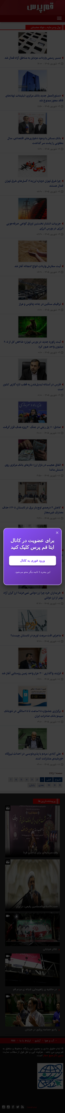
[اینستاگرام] (4, 1107)
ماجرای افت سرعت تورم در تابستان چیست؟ (36, 635)
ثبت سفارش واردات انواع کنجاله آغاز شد (37, 266)
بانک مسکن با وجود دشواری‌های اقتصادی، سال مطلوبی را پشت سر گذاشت (35, 141)
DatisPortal (32, 1107)
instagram (8, 1107)
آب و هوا (49, 1041)
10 (49, 785)
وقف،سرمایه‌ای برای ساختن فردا (40, 853)
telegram (18, 1107)
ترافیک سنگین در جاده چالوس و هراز (40, 304)
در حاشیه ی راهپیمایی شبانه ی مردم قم (35, 989)
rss (22, 1107)
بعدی (41, 785)
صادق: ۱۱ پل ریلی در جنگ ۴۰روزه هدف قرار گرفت (32, 427)
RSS (13, 1041)
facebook (13, 1107)
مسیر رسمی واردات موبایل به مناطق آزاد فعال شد (33, 58)
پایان (31, 785)
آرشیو (37, 1041)
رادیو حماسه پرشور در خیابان (41, 1030)
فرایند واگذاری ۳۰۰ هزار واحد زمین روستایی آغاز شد (31, 673)
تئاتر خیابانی (50, 949)
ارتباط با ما (25, 1041)
